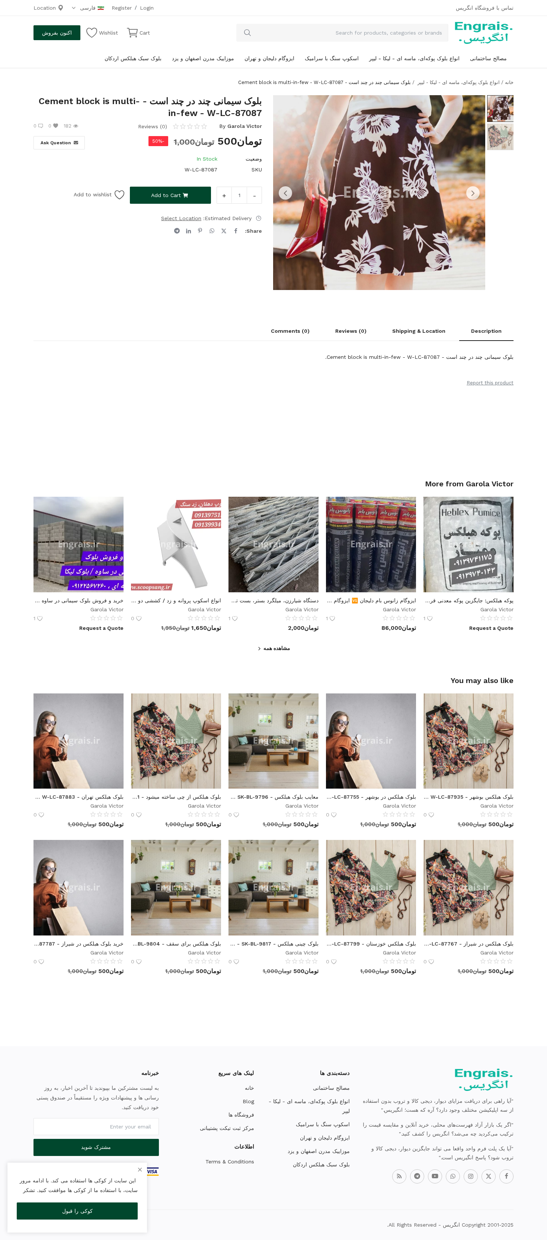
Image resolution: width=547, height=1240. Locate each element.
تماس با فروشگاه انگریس (485, 8)
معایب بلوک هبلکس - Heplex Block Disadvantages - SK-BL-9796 (273, 797)
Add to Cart (166, 195)
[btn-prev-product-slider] (285, 193)
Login (147, 8)
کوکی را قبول (77, 1211)
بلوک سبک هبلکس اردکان (133, 58)
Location (45, 8)
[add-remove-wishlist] (502, 507)
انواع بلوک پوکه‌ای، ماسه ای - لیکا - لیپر (414, 58)
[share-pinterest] (200, 230)
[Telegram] (417, 1176)
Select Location (181, 218)
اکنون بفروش (57, 33)
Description (486, 331)
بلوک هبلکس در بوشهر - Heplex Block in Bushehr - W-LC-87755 (371, 797)
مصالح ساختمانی (488, 58)
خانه (509, 82)
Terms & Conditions (229, 1162)
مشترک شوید (96, 1147)
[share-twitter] (224, 230)
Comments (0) (290, 331)
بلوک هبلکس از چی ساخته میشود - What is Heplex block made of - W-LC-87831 (176, 797)
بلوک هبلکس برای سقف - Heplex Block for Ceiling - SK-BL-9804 (176, 944)
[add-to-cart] (502, 723)
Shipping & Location (418, 331)
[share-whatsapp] (212, 230)
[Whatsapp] (453, 1176)
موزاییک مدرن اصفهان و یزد (203, 58)
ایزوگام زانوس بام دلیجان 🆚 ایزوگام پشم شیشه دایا (371, 600)
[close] (140, 1169)
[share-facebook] (236, 230)
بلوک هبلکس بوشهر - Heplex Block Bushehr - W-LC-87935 (468, 797)
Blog (248, 1101)
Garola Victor (244, 126)
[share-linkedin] (188, 230)
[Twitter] (489, 1176)
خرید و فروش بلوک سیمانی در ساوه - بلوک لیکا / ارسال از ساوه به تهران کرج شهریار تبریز (78, 600)
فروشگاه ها (241, 1115)
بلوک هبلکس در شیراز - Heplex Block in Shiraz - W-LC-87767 (468, 944)
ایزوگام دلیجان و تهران (269, 58)
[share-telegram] (177, 230)
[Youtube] (435, 1176)
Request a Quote (491, 628)
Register (122, 8)
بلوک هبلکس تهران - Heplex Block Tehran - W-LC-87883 (78, 797)
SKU (257, 170)
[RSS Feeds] (399, 1176)
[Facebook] (506, 1176)
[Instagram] (471, 1176)
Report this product (490, 383)
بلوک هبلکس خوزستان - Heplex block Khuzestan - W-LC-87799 (371, 944)
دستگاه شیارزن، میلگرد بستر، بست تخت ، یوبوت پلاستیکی (273, 600)
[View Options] (502, 526)
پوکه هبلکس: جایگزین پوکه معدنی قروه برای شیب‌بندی (468, 600)
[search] (247, 32)
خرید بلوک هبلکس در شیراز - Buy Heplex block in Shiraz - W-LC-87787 (78, 944)
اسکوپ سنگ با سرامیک (332, 58)
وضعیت (254, 159)
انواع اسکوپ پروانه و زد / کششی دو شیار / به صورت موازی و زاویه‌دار (176, 600)
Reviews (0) (351, 331)
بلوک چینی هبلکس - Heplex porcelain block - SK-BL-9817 (273, 944)
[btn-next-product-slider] (473, 193)
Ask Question (56, 142)
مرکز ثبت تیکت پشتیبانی (227, 1128)
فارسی (87, 8)
